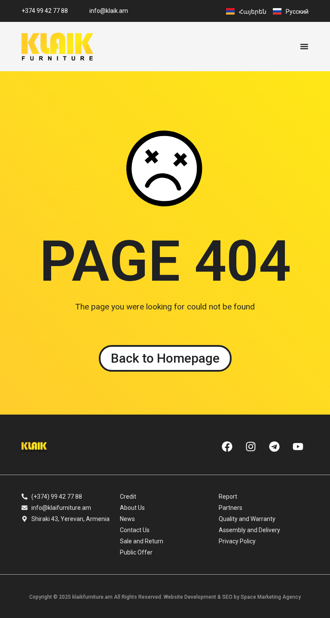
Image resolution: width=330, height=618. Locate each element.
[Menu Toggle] (304, 46)
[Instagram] (250, 446)
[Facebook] (227, 446)
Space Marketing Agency (271, 597)
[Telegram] (274, 446)
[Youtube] (298, 446)
